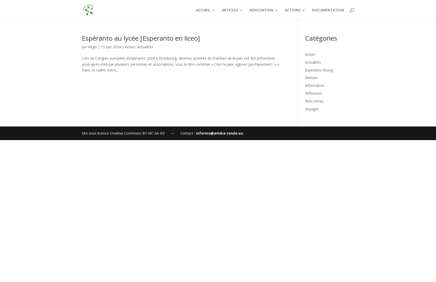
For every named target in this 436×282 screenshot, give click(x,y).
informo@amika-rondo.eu (219, 133)
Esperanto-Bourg (319, 70)
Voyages (312, 109)
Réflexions (313, 93)
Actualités (145, 46)
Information (314, 85)
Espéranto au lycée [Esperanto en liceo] (141, 38)
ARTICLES (230, 10)
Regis (92, 46)
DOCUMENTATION (328, 10)
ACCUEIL (203, 10)
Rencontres (314, 101)
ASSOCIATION (261, 10)
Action (130, 46)
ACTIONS (293, 10)
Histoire (311, 77)
